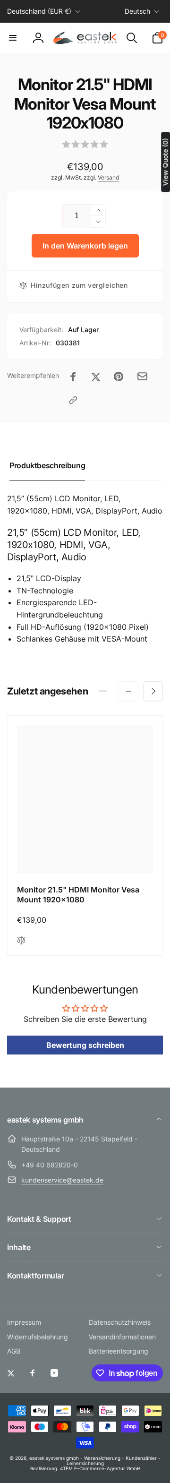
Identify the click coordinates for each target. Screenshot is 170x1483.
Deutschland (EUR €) (39, 11)
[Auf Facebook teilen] (73, 376)
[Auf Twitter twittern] (96, 376)
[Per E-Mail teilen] (142, 376)
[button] (12, 37)
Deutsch (137, 11)
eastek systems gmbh (54, 1458)
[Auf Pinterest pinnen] (118, 376)
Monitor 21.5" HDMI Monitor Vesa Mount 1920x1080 (78, 894)
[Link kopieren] (73, 400)
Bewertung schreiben (85, 1045)
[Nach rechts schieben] (153, 691)
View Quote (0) (165, 162)
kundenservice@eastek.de (62, 1180)
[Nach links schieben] (128, 691)
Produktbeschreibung (47, 465)
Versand (108, 177)
